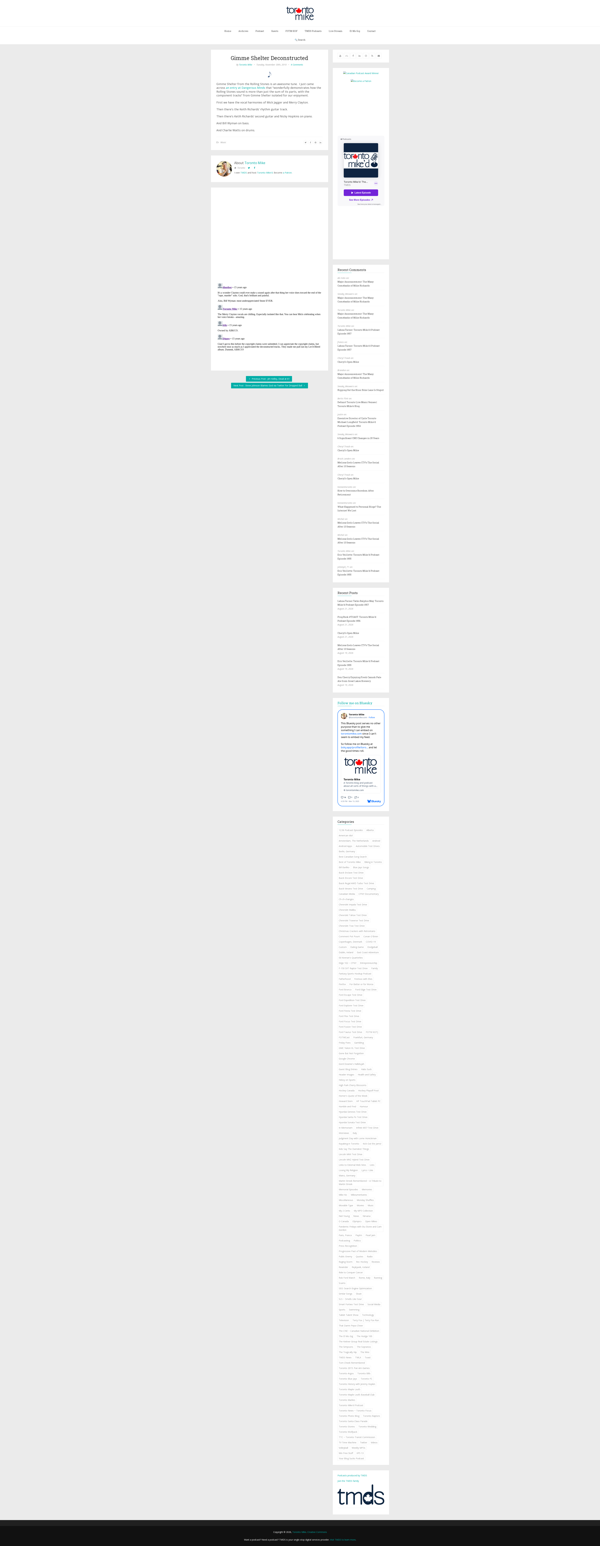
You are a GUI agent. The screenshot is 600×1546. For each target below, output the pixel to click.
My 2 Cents (344, 1210)
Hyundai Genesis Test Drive (353, 1111)
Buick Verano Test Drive (351, 888)
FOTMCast (344, 1037)
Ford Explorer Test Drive (351, 1005)
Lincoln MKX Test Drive (350, 1154)
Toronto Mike (245, 64)
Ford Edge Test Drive (366, 989)
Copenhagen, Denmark (350, 941)
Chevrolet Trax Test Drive (352, 925)
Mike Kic (343, 1194)
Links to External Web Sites (352, 1164)
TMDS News (345, 1357)
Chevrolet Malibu (347, 909)
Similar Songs (345, 1293)
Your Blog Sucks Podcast (351, 1458)
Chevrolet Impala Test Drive (353, 904)
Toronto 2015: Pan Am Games (354, 1368)
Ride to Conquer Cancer (351, 1272)
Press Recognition (348, 1245)
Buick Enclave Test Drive (351, 872)
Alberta (370, 830)
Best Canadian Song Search (353, 856)
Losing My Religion (348, 1170)
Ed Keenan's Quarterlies (351, 957)
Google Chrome (347, 1058)
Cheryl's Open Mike (348, 361)
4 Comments (297, 64)
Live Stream (335, 31)
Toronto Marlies (347, 1399)
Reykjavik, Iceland (361, 1267)
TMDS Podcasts (313, 31)
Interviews (344, 1133)
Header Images (346, 1074)
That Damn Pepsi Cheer (351, 1325)
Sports (342, 1309)
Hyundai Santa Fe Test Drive (353, 1117)
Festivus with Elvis (363, 978)
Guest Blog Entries (348, 1069)
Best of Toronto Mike (350, 862)
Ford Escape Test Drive (350, 994)
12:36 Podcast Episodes (351, 830)
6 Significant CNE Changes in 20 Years (358, 438)
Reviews (376, 1261)
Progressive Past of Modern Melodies (358, 1251)
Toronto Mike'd (265, 172)
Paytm (358, 1235)
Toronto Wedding (367, 1426)
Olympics (357, 1221)
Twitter (363, 1442)
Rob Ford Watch (347, 1277)
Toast (368, 1357)
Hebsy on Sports (347, 1079)
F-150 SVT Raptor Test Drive (353, 968)
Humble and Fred (347, 1106)
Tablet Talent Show (348, 1314)
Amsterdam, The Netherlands (354, 840)
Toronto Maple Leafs (349, 1389)
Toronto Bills (363, 1373)
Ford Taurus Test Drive (350, 1032)
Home (227, 31)
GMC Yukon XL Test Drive (352, 1048)
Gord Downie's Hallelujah (351, 1063)
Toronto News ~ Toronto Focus (355, 1410)
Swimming (354, 1309)
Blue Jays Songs (361, 867)
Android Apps (345, 846)
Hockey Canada (347, 1090)
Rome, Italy (364, 1277)
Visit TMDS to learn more (343, 1539)
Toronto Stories (347, 1426)
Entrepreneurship (368, 962)
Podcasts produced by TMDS (352, 1475)
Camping (371, 888)
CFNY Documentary (369, 893)
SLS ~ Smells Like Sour (350, 1299)
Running (378, 1277)
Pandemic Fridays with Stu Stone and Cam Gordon (360, 1228)
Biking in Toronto (373, 862)
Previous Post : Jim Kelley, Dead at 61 (270, 378)
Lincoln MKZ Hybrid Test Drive (354, 1159)
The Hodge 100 (364, 1336)
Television (344, 1320)
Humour (364, 1106)
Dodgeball (372, 947)
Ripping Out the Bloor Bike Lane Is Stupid (361, 390)
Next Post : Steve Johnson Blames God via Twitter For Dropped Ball (268, 385)
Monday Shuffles (365, 1200)
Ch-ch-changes (346, 899)
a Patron (287, 172)
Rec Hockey (362, 1261)
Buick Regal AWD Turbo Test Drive (356, 883)
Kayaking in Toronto (349, 1143)
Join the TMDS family (348, 1480)
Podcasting (344, 1240)
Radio (370, 1256)
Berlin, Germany (347, 851)
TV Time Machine (347, 1442)
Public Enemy (345, 1256)
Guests (274, 31)
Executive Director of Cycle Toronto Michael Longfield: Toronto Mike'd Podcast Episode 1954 (357, 422)
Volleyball (343, 1447)
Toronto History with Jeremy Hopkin (357, 1384)
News (356, 1216)
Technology (368, 1314)
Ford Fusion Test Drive (350, 1026)
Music (223, 142)
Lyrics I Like (367, 1170)
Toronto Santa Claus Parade (353, 1421)
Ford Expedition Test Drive (352, 1000)
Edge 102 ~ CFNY (347, 962)
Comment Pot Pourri (349, 936)
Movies (360, 1205)
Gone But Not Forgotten (351, 1053)
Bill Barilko (344, 867)
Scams (342, 1283)
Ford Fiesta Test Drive (350, 1010)
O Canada (344, 1221)
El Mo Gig (355, 31)
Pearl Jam (370, 1235)
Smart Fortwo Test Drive (351, 1304)
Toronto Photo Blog (349, 1415)
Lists (372, 1164)
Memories (367, 1189)
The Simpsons (346, 1346)
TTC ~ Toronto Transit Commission (357, 1437)
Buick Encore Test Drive (351, 877)
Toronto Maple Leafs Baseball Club (357, 1394)
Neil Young (344, 1216)
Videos (374, 1442)
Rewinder (343, 1267)
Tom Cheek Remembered (352, 1362)
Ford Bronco (345, 989)
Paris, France (345, 1235)
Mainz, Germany (347, 1175)
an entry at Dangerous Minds (245, 88)
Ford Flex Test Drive (349, 1016)
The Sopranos (364, 1346)
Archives (243, 31)
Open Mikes (371, 1221)
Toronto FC (366, 1378)
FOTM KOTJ (372, 1032)
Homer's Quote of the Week (353, 1095)
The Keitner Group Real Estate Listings (358, 1341)
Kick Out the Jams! (372, 1143)
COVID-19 (371, 941)
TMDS (243, 172)
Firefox (342, 984)
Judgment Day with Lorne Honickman (358, 1138)
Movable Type (346, 1205)
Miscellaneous (346, 1200)
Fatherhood (345, 978)
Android (376, 840)
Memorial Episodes (348, 1189)
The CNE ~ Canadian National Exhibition (359, 1330)
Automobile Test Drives (368, 846)
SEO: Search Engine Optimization (355, 1288)
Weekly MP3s (358, 1447)
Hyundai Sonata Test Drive (352, 1122)
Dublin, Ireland (346, 952)
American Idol (346, 835)
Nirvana (366, 1216)
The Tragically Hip (348, 1352)
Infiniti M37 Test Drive (367, 1127)
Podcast (259, 31)
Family (374, 968)
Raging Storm (345, 1261)
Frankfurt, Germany (363, 1037)
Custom (343, 947)
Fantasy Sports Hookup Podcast (355, 973)
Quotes (359, 1256)
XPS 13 (360, 1453)
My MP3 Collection (363, 1210)
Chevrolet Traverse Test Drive (354, 920)
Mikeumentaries (359, 1194)
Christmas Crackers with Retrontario (357, 931)
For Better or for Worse (361, 984)
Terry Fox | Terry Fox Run (365, 1320)
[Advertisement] (364, 109)
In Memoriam (345, 1127)
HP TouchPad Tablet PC (368, 1101)
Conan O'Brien (370, 936)
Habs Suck (366, 1069)
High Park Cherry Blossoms (352, 1085)
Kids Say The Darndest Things (354, 1148)
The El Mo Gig (346, 1336)
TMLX (358, 1357)
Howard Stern (346, 1101)
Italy (355, 1133)
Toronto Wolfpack (348, 1431)
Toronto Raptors (371, 1415)
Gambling (359, 1042)
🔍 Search (300, 39)
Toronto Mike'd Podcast (351, 1405)
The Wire (364, 1352)
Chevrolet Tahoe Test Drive (353, 915)
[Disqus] (269, 236)
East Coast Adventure (368, 952)
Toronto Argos (346, 1373)
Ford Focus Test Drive (350, 1021)
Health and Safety (367, 1074)
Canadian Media (347, 893)
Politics (357, 1240)
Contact (371, 31)
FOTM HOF (291, 31)
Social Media (374, 1304)
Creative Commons (317, 1532)
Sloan (359, 1293)
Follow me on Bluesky (355, 703)
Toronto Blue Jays (348, 1378)
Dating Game (357, 947)
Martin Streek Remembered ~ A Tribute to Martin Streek (360, 1182)
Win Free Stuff (346, 1453)
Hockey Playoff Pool (368, 1090)
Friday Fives (345, 1042)
